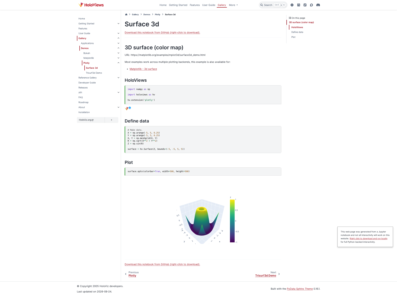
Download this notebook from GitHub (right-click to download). (162, 32)
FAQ (80, 97)
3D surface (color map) (301, 22)
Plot (293, 37)
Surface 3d (92, 68)
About (81, 107)
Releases (83, 87)
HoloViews (297, 27)
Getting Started (178, 5)
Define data (297, 32)
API (80, 92)
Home (163, 5)
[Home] (126, 14)
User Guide (208, 5)
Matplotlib (88, 58)
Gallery (222, 5)
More (232, 5)
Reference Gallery (87, 77)
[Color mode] (292, 5)
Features (195, 5)
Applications (87, 43)
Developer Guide (87, 82)
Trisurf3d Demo (94, 72)
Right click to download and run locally (368, 238)
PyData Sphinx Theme (300, 288)
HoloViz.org (85, 119)
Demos (85, 48)
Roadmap (83, 102)
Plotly (86, 63)
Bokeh (86, 53)
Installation (84, 112)
